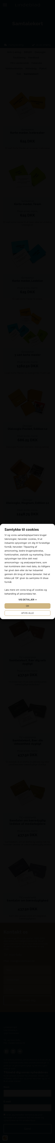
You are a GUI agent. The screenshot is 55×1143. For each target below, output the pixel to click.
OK (27, 605)
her (34, 593)
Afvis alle (27, 613)
